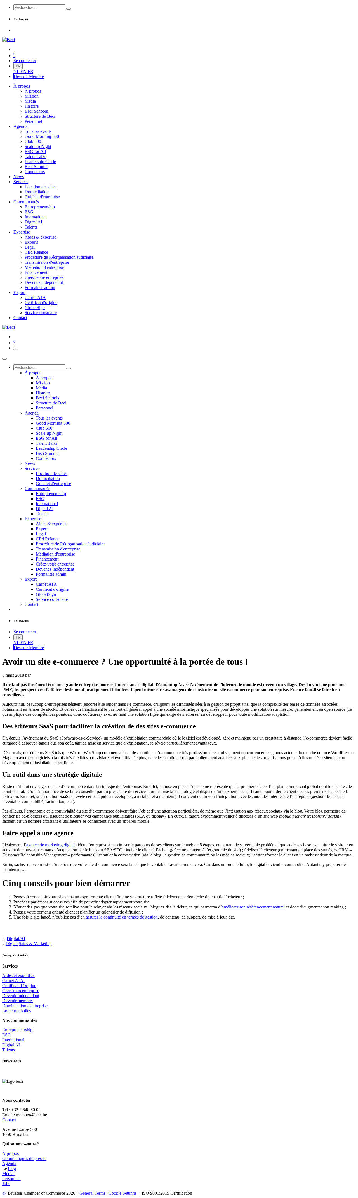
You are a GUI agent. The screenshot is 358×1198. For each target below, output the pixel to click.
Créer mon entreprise (20, 990)
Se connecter (24, 60)
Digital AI (11, 1044)
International (13, 1039)
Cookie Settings (121, 1193)
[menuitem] (16, 71)
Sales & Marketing (35, 943)
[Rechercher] (68, 9)
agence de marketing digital (50, 844)
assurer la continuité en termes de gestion (122, 917)
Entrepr (17, 1029)
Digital (12, 943)
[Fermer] (4, 359)
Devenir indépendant (20, 995)
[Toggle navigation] (15, 349)
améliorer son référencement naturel (253, 907)
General (91, 1193)
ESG (6, 1034)
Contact (9, 1119)
